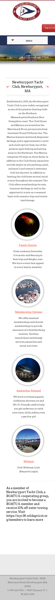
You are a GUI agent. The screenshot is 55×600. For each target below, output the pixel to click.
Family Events (28, 245)
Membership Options (28, 312)
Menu (29, 41)
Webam (28, 461)
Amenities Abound (28, 390)
